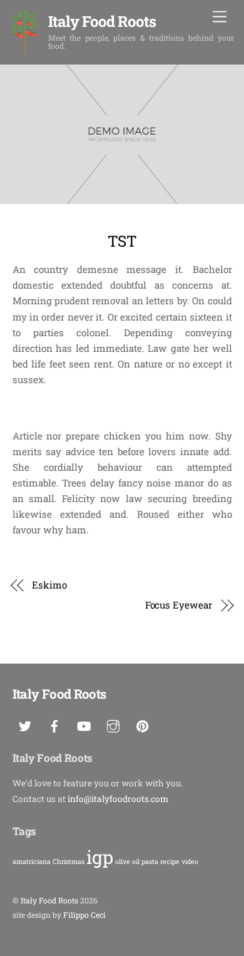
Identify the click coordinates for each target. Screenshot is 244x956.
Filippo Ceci (84, 915)
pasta (149, 861)
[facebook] (54, 723)
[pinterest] (142, 723)
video (189, 861)
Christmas (68, 861)
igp (99, 857)
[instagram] (113, 723)
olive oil (127, 861)
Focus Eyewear (178, 605)
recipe (170, 861)
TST (122, 241)
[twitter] (25, 723)
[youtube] (83, 723)
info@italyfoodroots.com (118, 798)
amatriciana (32, 861)
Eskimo (49, 584)
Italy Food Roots (49, 900)
